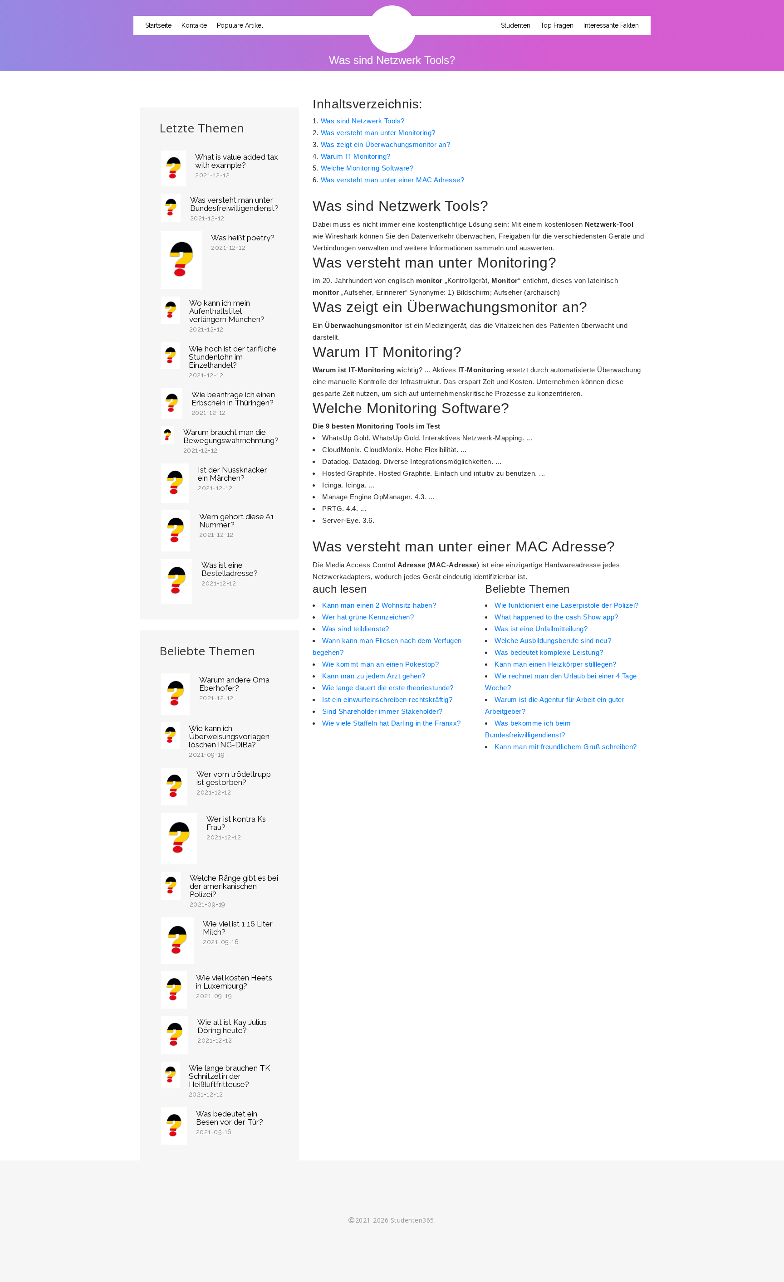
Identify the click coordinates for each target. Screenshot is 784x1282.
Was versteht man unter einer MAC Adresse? (393, 180)
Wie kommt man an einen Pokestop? (380, 664)
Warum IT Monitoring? (356, 156)
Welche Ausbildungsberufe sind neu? (553, 640)
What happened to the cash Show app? (556, 617)
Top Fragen (556, 25)
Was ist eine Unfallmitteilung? (541, 629)
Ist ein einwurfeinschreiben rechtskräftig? (387, 699)
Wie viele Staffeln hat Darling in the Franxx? (391, 723)
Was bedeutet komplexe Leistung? (549, 652)
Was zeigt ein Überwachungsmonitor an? (386, 144)
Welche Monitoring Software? (367, 168)
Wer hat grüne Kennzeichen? (368, 617)
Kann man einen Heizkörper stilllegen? (556, 664)
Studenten (515, 25)
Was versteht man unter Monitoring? (378, 132)
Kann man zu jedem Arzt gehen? (374, 676)
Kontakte (194, 25)
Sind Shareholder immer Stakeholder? (382, 711)
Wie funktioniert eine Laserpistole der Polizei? (567, 605)
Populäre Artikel (240, 25)
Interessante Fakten (611, 25)
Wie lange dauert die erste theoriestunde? (388, 688)
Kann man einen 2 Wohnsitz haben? (379, 605)
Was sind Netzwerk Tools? (363, 121)
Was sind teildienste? (355, 629)
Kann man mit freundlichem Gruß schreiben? (566, 747)
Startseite (158, 25)
